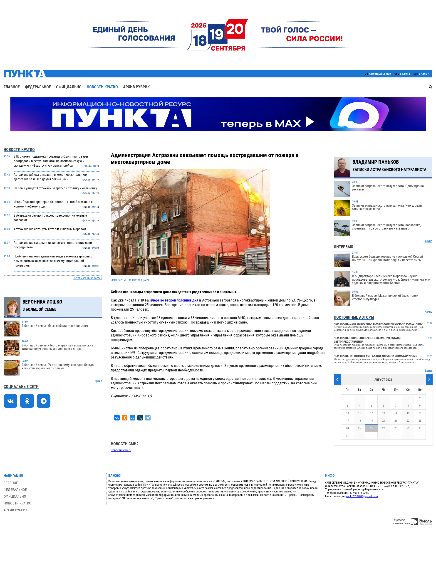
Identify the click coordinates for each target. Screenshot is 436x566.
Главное (12, 86)
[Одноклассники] (124, 417)
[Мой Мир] (132, 417)
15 (408, 413)
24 (347, 428)
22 (408, 420)
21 (395, 420)
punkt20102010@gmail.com (362, 496)
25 (359, 428)
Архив (98, 381)
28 (395, 428)
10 (347, 413)
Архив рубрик (136, 86)
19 (371, 420)
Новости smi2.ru (121, 450)
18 (359, 420)
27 (383, 428)
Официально (69, 86)
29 (408, 428)
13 (383, 413)
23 (420, 420)
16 (420, 413)
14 (395, 413)
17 (347, 420)
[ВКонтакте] (117, 417)
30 (420, 428)
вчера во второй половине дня (174, 300)
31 (347, 435)
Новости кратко (102, 86)
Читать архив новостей (87, 278)
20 (383, 420)
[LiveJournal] (140, 417)
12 (371, 413)
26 (371, 428)
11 (359, 413)
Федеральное (38, 86)
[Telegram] (148, 417)
